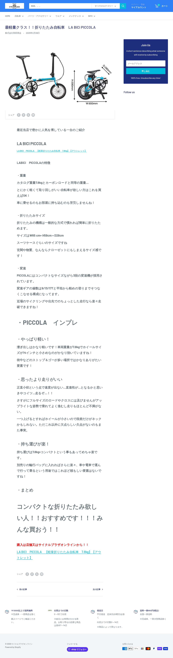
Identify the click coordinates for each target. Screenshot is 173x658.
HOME (7, 16)
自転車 (18, 16)
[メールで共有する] (33, 115)
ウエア (58, 16)
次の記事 (96, 589)
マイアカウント (138, 7)
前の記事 (23, 589)
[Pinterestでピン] (23, 115)
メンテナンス (75, 16)
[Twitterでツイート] (28, 115)
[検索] (123, 6)
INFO (90, 16)
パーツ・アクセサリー (38, 16)
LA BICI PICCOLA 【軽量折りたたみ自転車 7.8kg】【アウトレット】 (52, 150)
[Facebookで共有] (19, 115)
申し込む (146, 71)
